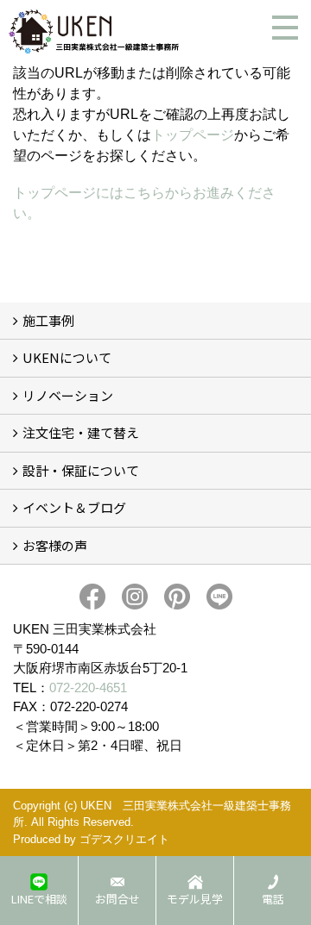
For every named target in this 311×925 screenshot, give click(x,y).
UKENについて (66, 357)
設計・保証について (80, 470)
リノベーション (67, 395)
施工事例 (48, 320)
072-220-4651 (88, 687)
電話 (273, 899)
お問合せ (117, 899)
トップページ (192, 135)
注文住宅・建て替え (80, 432)
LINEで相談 (39, 899)
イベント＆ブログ (74, 507)
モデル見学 (195, 899)
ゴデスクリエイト (124, 839)
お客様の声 (54, 545)
